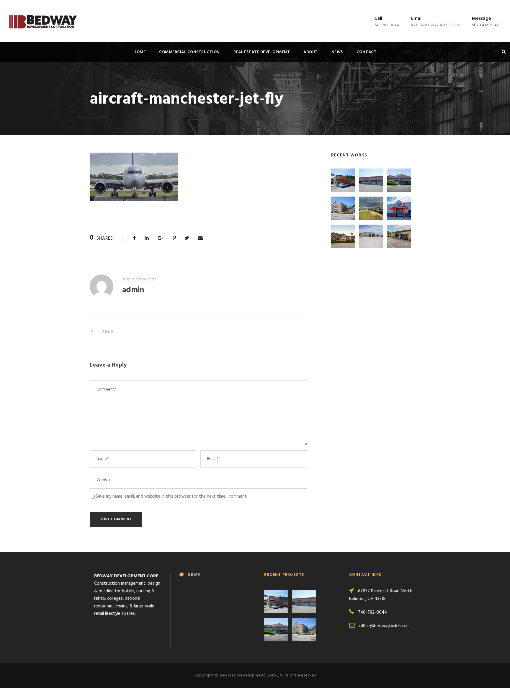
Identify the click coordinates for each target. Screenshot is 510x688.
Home (139, 52)
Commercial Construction (189, 52)
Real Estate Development (261, 52)
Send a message (486, 25)
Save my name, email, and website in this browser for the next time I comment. (172, 496)
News (337, 52)
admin (133, 290)
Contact (367, 52)
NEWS (194, 575)
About (310, 52)
